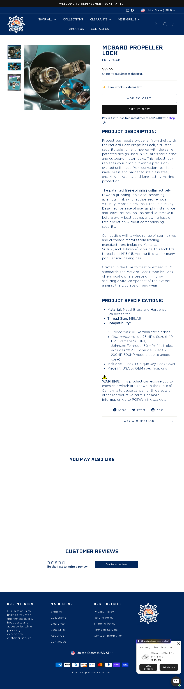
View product (148, 667)
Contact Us (59, 641)
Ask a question (139, 421)
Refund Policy (104, 617)
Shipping (108, 73)
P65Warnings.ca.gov (148, 399)
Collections (58, 617)
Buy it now (139, 109)
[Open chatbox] (176, 681)
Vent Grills (58, 629)
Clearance (58, 623)
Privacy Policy (104, 611)
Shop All (57, 611)
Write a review (116, 564)
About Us (57, 635)
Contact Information (108, 635)
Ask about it (169, 667)
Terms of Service (106, 629)
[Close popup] (178, 644)
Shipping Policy (105, 623)
